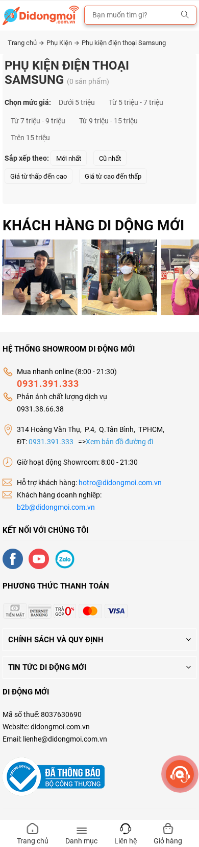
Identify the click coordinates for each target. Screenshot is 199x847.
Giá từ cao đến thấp (113, 176)
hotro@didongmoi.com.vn (120, 483)
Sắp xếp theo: (27, 158)
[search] (184, 15)
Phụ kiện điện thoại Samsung (124, 43)
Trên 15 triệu (30, 138)
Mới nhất (68, 158)
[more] (180, 774)
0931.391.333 (48, 383)
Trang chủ (23, 43)
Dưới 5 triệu (77, 102)
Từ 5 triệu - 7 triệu (136, 102)
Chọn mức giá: (28, 102)
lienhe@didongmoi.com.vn (65, 739)
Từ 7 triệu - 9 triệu (38, 121)
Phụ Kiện (59, 43)
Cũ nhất (110, 158)
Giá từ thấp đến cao (38, 176)
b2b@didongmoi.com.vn (56, 507)
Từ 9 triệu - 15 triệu (108, 121)
